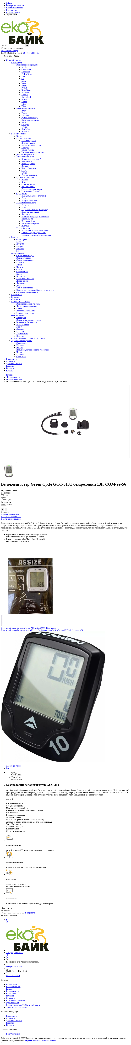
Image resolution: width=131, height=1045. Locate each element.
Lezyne (19, 242)
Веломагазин (12, 10)
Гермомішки (21, 343)
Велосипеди (16, 62)
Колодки (25, 147)
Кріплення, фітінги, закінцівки (34, 230)
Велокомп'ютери (23, 258)
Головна (9, 375)
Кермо (24, 182)
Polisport (20, 246)
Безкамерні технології (31, 159)
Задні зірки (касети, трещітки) (34, 210)
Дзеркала (20, 285)
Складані (25, 124)
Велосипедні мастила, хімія (28, 304)
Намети (19, 347)
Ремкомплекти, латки (25, 313)
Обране (9, 3)
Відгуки (9, 370)
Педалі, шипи (27, 219)
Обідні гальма (27, 150)
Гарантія (10, 366)
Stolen (24, 99)
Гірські (24, 113)
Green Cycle (21, 239)
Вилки (19, 136)
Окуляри (20, 329)
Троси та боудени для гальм (33, 232)
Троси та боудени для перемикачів (36, 235)
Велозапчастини (18, 134)
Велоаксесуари (17, 253)
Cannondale (26, 69)
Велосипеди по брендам (26, 65)
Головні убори (22, 324)
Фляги (19, 269)
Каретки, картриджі (30, 212)
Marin (23, 83)
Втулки (24, 166)
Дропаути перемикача (25, 154)
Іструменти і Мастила (20, 301)
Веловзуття (21, 318)
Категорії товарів (13, 60)
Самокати (15, 299)
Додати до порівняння (10, 519)
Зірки (23, 207)
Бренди (14, 237)
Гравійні (25, 115)
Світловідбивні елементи (27, 292)
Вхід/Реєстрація (13, 12)
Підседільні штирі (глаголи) (33, 196)
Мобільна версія (13, 976)
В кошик (5, 512)
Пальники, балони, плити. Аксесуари (32, 350)
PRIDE (24, 88)
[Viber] (7, 957)
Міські (24, 122)
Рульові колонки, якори (31, 189)
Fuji (23, 76)
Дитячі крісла (22, 281)
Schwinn (25, 92)
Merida (24, 85)
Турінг (24, 127)
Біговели (15, 297)
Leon (23, 81)
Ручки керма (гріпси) (30, 191)
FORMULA (26, 74)
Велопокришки (28, 164)
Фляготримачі (22, 272)
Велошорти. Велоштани (26, 322)
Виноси (24, 180)
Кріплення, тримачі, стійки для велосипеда (35, 290)
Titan (23, 104)
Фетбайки (25, 129)
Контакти (10, 368)
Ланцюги (25, 214)
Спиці (24, 173)
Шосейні (25, 131)
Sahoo (18, 251)
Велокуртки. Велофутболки (28, 320)
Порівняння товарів (14, 8)
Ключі (19, 308)
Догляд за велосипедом (26, 306)
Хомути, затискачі (29, 200)
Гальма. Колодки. (24, 138)
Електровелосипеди (30, 120)
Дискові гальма (28, 143)
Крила (19, 274)
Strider (24, 101)
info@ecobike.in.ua (14, 966)
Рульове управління (25, 177)
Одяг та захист (17, 315)
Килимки (20, 345)
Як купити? (11, 361)
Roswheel (20, 249)
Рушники (20, 354)
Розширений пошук (9, 51)
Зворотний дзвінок (16, 5)
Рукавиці (20, 331)
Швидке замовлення (10, 514)
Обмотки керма (28, 184)
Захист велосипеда (24, 288)
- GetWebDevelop (40, 1040)
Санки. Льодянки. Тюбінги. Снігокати (28, 338)
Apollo (24, 67)
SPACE (24, 95)
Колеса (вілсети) (28, 168)
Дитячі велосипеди (29, 118)
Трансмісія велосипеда (26, 203)
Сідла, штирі (21, 193)
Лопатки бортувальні (25, 311)
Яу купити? (11, 1018)
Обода (24, 170)
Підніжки (20, 276)
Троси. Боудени (23, 228)
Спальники (21, 357)
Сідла (23, 198)
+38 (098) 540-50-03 (30, 53)
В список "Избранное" (11, 516)
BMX (23, 111)
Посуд (19, 352)
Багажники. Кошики (25, 278)
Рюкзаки (20, 262)
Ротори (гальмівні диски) (32, 152)
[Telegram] (7, 955)
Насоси (19, 267)
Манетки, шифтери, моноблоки (35, 216)
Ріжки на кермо (28, 187)
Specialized (26, 97)
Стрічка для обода (29, 175)
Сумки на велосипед (25, 260)
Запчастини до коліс (25, 157)
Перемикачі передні (30, 223)
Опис (8, 768)
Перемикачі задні (28, 221)
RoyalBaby (26, 90)
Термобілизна (22, 334)
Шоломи (20, 336)
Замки (19, 265)
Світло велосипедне (25, 255)
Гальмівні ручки (28, 141)
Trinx (23, 106)
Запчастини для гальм (31, 145)
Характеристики (13, 766)
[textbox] (13, 45)
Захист (19, 327)
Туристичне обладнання (21, 341)
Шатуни (25, 226)
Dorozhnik (25, 72)
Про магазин (11, 359)
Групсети (25, 205)
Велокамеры (26, 161)
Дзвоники (20, 283)
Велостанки (16, 295)
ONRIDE (20, 244)
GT (22, 79)
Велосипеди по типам (26, 108)
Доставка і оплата (14, 364)
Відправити (30, 913)
